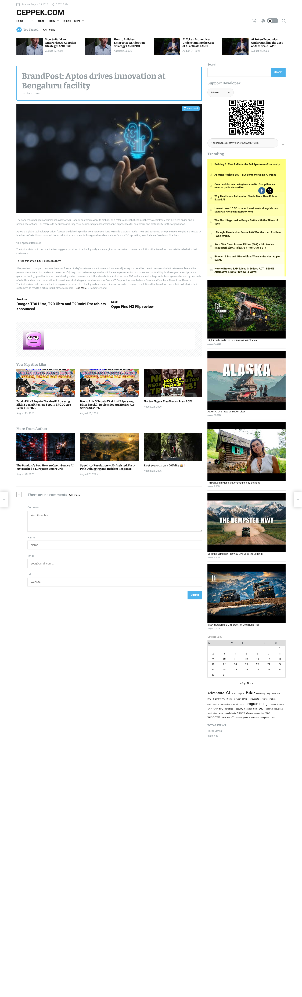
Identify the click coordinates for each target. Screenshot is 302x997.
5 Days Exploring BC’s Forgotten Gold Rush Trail (233, 624)
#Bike (52, 29)
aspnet (241, 693)
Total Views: (215, 731)
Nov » (250, 683)
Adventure (215, 693)
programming (257, 703)
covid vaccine (213, 704)
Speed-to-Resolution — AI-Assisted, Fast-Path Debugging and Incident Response (107, 467)
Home (19, 20)
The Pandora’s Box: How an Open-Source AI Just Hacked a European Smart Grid (45, 467)
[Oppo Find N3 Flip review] (298, 499)
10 (224, 658)
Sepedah (248, 709)
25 (235, 669)
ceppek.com (40, 12)
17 (224, 664)
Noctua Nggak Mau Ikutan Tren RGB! (168, 401)
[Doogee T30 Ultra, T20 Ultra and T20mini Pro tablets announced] (4, 499)
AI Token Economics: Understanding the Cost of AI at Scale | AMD (198, 43)
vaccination (212, 713)
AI (228, 693)
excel (242, 704)
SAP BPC (218, 708)
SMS (255, 709)
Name (31, 537)
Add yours (74, 495)
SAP (209, 708)
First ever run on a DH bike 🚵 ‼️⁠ (165, 465)
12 (246, 658)
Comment (33, 507)
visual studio (230, 713)
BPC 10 (210, 699)
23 (213, 669)
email (235, 704)
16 (213, 664)
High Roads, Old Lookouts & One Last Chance (232, 340)
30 (213, 674)
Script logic (230, 709)
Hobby (51, 20)
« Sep (243, 683)
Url (29, 574)
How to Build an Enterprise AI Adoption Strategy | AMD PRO (60, 43)
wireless (255, 718)
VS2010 (241, 713)
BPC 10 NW (220, 699)
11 (235, 658)
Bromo (229, 699)
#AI (45, 29)
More (77, 20)
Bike (250, 693)
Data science (226, 704)
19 (246, 664)
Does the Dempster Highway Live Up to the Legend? (235, 553)
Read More (81, 288)
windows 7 (228, 717)
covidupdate (254, 699)
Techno (40, 20)
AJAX (234, 693)
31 (224, 674)
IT (28, 20)
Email (30, 556)
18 (235, 664)
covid (244, 699)
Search (211, 64)
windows (214, 717)
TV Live (66, 20)
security (239, 709)
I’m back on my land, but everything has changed (233, 482)
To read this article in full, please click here (38, 261)
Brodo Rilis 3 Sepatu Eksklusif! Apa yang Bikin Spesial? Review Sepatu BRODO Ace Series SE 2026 (43, 405)
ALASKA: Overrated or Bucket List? (226, 411)
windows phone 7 (242, 717)
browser (237, 699)
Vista (221, 713)
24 (224, 669)
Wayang (249, 713)
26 (246, 669)
